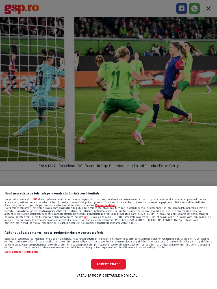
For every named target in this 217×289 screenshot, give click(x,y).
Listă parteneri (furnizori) (21, 251)
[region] (108, 237)
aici (86, 216)
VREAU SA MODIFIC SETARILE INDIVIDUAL (107, 275)
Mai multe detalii (105, 205)
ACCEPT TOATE (108, 264)
